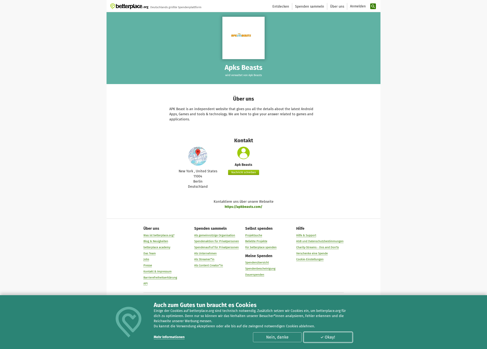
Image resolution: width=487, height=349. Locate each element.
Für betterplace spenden (261, 247)
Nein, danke (277, 337)
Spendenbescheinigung (260, 268)
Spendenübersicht (257, 262)
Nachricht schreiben (243, 172)
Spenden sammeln (309, 6)
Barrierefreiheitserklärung (160, 277)
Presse (147, 265)
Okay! (330, 337)
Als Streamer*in (204, 259)
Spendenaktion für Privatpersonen (216, 241)
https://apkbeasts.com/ (243, 207)
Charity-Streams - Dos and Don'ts (317, 247)
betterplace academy (156, 247)
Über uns (337, 6)
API (145, 283)
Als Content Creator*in (208, 265)
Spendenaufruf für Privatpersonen (216, 247)
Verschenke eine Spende (312, 253)
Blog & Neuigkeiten (155, 241)
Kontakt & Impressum (157, 271)
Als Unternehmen (205, 253)
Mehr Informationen (169, 337)
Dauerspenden (254, 274)
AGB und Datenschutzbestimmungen (320, 241)
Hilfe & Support (306, 235)
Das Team (149, 253)
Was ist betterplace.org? (158, 235)
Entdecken (280, 6)
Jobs (146, 259)
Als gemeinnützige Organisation (214, 235)
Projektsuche (253, 235)
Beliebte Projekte (256, 241)
